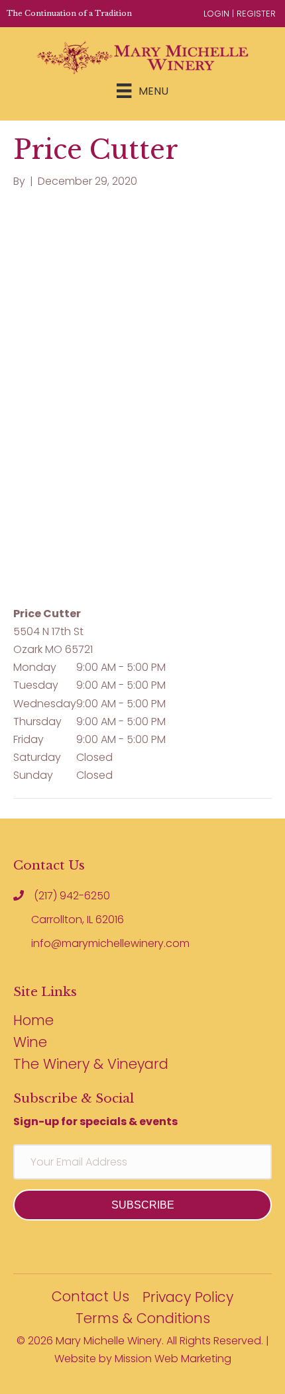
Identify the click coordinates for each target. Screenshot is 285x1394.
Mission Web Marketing (173, 1358)
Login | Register (239, 13)
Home (33, 1021)
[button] (142, 1204)
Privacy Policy (187, 1298)
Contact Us (90, 1297)
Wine (30, 1043)
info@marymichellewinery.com (110, 943)
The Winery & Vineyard (90, 1065)
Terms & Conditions (143, 1319)
